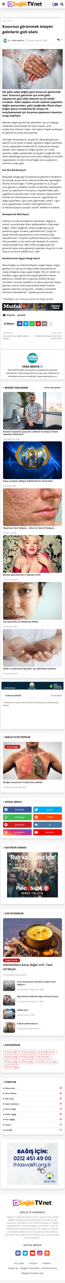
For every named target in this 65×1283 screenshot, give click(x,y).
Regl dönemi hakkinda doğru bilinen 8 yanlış (37, 996)
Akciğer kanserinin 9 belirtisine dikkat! (23, 782)
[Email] (44, 323)
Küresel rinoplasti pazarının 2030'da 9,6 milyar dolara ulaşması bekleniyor (30, 432)
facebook (19, 809)
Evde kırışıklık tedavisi (27, 1023)
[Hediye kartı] (9, 1014)
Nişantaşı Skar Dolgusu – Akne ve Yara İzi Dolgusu (28, 528)
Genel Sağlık (29, 1057)
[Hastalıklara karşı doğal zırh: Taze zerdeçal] (32, 937)
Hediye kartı (22, 1010)
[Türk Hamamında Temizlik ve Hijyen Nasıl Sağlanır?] (9, 985)
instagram (19, 832)
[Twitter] (26, 323)
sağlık (54, 1062)
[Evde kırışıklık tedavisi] (9, 1027)
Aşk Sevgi (33, 1098)
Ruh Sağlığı (28, 1062)
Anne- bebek (33, 1093)
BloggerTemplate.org (32, 1273)
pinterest (19, 824)
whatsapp (19, 817)
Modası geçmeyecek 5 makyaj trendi (22, 574)
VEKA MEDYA (30, 366)
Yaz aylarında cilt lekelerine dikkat (20, 621)
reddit (50, 817)
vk (50, 824)
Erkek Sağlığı (12, 1057)
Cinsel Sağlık (12, 1052)
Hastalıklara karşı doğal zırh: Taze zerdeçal (28, 967)
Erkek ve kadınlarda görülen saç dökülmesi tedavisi (29, 668)
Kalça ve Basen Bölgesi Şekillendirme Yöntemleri (28, 481)
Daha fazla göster (52, 387)
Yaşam (42, 1062)
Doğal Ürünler (49, 1052)
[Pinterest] (38, 323)
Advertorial (33, 1088)
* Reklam (46, 1263)
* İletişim (32, 1263)
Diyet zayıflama (30, 1052)
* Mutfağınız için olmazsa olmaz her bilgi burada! (27, 299)
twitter (49, 809)
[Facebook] (19, 323)
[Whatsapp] (32, 323)
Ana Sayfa (7, 17)
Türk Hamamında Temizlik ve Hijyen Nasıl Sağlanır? (36, 983)
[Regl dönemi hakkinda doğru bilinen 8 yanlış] (9, 1000)
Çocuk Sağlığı (12, 1066)
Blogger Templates (30, 1268)
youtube (50, 832)
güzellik (18, 17)
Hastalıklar (45, 1057)
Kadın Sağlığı (12, 1062)
